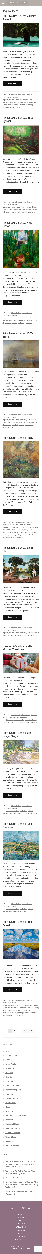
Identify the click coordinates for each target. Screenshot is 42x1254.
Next (31, 1031)
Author (21, 1224)
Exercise (9, 1081)
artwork (5, 209)
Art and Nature (16, 94)
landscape (34, 318)
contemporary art (26, 100)
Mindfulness (7, 97)
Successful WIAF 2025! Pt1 (17, 1178)
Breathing (9, 1068)
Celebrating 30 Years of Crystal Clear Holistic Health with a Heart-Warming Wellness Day (22, 1184)
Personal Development (15, 1115)
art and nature (14, 100)
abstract (9, 527)
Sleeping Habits (12, 1128)
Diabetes (9, 1073)
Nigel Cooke (7, 323)
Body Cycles (11, 1064)
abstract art (17, 527)
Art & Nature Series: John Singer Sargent (17, 734)
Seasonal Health (18, 525)
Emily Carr (28, 530)
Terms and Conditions (21, 1249)
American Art (26, 527)
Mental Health (27, 94)
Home (21, 1214)
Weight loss (10, 1137)
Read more (12, 84)
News (7, 1107)
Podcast (9, 1120)
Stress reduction (13, 717)
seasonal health (20, 105)
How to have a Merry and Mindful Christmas (17, 647)
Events (8, 1077)
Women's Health (12, 1146)
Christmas (10, 720)
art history (33, 207)
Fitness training (12, 1085)
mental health (18, 102)
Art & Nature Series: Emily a (19, 437)
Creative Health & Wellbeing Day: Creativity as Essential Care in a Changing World (20, 1164)
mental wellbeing (29, 102)
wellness (6, 107)
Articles (8, 1060)
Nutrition (9, 1111)
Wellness (15, 97)
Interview (9, 1094)
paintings (6, 212)
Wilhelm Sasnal (14, 107)
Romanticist (7, 425)
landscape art (7, 102)
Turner (21, 425)
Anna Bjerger (11, 207)
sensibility (15, 425)
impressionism (8, 532)
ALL (7, 1051)
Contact (21, 1236)
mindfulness (27, 320)
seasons (6, 537)
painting (11, 105)
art (7, 100)
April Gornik (20, 1005)
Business (20, 1230)
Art (21, 1221)
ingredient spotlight (14, 1090)
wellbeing (29, 105)
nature (5, 105)
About (21, 1218)
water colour (29, 425)
